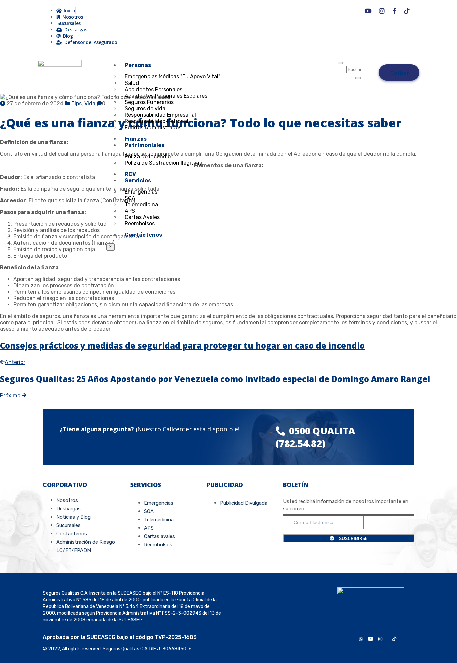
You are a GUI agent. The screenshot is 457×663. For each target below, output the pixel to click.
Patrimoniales (144, 145)
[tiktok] (394, 638)
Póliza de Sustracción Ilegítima (163, 163)
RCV (130, 174)
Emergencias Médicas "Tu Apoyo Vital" (172, 76)
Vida (89, 103)
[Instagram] (380, 11)
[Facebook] (393, 11)
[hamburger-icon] (340, 63)
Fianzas (136, 139)
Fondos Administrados (153, 127)
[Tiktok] (405, 11)
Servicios (138, 180)
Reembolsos (140, 223)
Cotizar (399, 72)
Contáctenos (143, 235)
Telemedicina (141, 204)
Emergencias (141, 192)
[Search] (358, 78)
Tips (76, 103)
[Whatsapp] (355, 11)
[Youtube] (366, 11)
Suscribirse (353, 538)
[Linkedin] (416, 11)
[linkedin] (401, 638)
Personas (138, 65)
